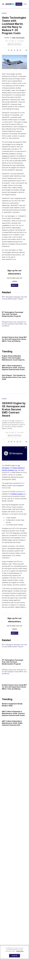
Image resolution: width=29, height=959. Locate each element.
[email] (20, 50)
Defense (4, 13)
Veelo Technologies (18, 37)
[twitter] (14, 50)
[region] (14, 952)
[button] (3, 4)
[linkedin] (11, 50)
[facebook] (9, 50)
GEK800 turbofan (17, 494)
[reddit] (17, 50)
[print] (26, 50)
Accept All (14, 955)
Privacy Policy (20, 951)
